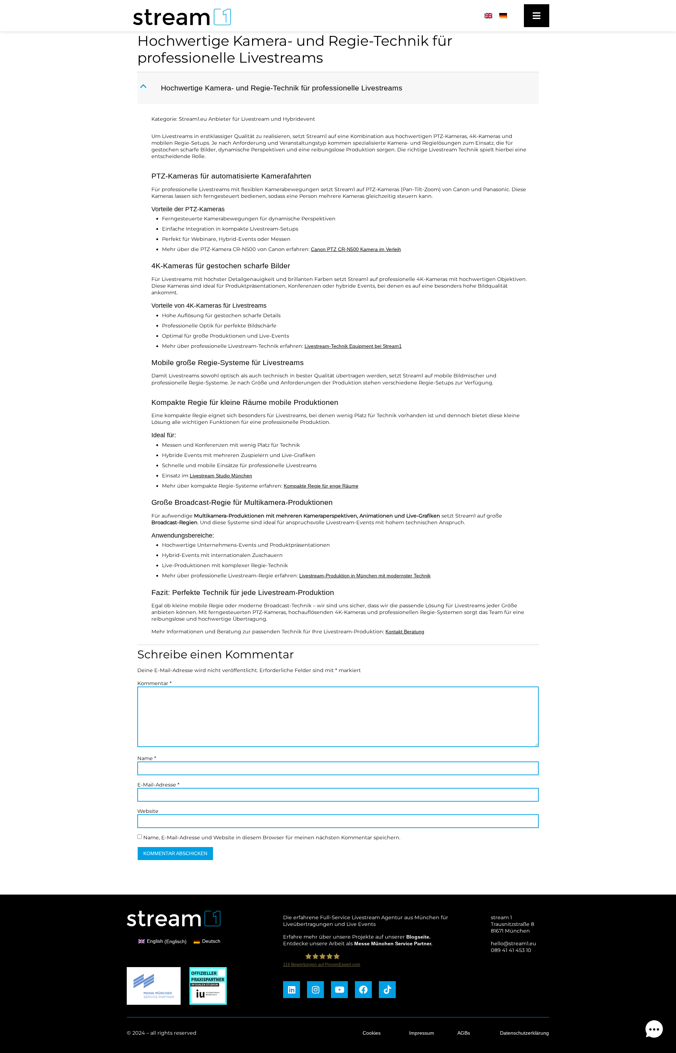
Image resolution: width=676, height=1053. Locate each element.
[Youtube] (339, 989)
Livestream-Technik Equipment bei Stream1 (353, 346)
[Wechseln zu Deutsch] (503, 16)
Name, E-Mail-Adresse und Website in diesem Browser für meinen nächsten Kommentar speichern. (271, 837)
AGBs (463, 1033)
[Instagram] (315, 989)
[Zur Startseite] (178, 27)
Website (147, 811)
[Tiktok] (387, 989)
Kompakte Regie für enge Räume (321, 486)
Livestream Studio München (221, 475)
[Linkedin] (291, 989)
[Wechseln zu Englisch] (488, 16)
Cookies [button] (372, 1033)
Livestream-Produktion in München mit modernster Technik (365, 575)
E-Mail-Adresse (158, 784)
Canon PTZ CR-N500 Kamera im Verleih (356, 249)
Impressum (421, 1033)
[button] (339, 88)
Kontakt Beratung (405, 631)
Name (146, 758)
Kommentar (154, 683)
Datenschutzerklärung (524, 1033)
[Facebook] (363, 989)
